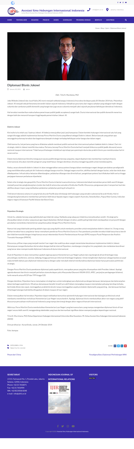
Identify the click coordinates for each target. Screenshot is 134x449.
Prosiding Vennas (83, 20)
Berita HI (98, 20)
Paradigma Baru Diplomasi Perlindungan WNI (108, 354)
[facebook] (117, 2)
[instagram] (123, 2)
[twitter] (120, 2)
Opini (21, 345)
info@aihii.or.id (97, 10)
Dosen (56, 20)
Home (9, 20)
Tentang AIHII (21, 20)
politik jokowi (19, 348)
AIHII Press (110, 20)
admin (28, 89)
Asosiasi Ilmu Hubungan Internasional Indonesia (52, 10)
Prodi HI (46, 20)
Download (67, 20)
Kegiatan (34, 20)
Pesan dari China (14, 354)
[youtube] (126, 2)
